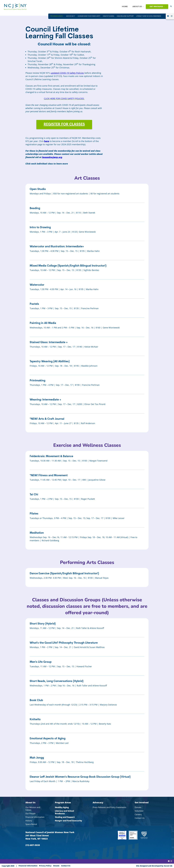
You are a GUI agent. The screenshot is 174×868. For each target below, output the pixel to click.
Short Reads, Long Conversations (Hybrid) (56, 681)
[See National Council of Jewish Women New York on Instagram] (171, 17)
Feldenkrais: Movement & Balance (51, 456)
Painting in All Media (43, 323)
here (46, 141)
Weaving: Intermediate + (45, 399)
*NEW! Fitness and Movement (49, 475)
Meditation (37, 533)
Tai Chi (34, 494)
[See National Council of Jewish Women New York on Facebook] (168, 17)
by (154, 866)
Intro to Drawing (40, 227)
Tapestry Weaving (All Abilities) (50, 361)
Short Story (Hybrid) (43, 623)
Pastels (34, 304)
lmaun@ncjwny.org (52, 157)
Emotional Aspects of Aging (47, 738)
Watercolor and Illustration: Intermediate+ (57, 246)
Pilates (34, 513)
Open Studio (38, 189)
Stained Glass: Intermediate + (49, 342)
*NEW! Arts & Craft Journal (47, 419)
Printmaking (37, 380)
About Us (137, 7)
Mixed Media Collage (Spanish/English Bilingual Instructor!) (68, 266)
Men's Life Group (40, 662)
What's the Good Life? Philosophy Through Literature (64, 643)
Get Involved (156, 7)
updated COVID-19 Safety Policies (67, 72)
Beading (35, 208)
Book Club (36, 700)
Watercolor (37, 285)
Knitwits (35, 719)
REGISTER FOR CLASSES (64, 124)
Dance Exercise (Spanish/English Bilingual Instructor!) (64, 573)
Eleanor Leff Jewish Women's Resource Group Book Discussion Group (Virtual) (80, 777)
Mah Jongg (37, 758)
